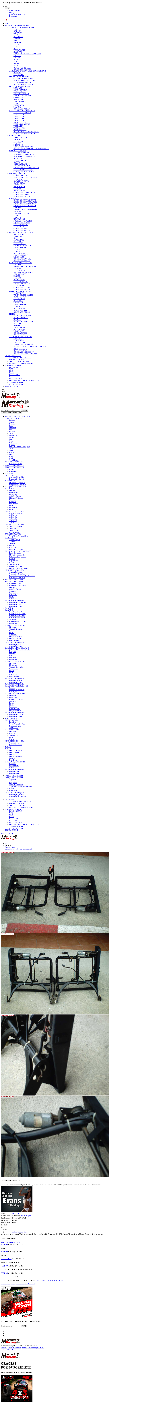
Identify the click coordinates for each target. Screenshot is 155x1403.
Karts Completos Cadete (17, 614)
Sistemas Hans (14, 564)
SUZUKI (16, 58)
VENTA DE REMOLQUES (23, 344)
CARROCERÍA (19, 97)
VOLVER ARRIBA (8, 1349)
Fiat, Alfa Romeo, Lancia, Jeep (19, 447)
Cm (10, 655)
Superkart (12, 619)
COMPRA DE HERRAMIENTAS (25, 354)
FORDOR (15, 1213)
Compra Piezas (14, 773)
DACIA (16, 63)
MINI (15, 61)
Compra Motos (14, 771)
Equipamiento (14, 766)
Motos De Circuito (15, 750)
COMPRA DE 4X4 (20, 310)
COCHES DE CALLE (13, 356)
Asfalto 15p (13, 517)
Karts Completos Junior (17, 616)
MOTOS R (17, 320)
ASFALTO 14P (18, 115)
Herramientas (13, 790)
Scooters (12, 758)
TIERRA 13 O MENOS (21, 124)
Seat (10, 439)
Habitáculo (13, 595)
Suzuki (11, 450)
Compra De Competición (17, 602)
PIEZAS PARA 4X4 (12, 730)
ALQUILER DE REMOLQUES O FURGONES (30, 346)
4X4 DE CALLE (19, 299)
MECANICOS (10, 481)
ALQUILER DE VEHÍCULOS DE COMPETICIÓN (27, 71)
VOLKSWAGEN (19, 50)
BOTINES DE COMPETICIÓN (24, 156)
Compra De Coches (15, 464)
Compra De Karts (15, 644)
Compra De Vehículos (16, 794)
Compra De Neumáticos (17, 574)
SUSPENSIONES (19, 101)
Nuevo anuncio (14, 10)
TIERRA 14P (18, 126)
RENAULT (17, 33)
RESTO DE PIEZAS (20, 225)
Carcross (12, 688)
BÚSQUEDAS (18, 75)
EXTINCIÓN (18, 145)
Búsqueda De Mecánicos (17, 485)
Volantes (12, 543)
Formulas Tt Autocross (16, 690)
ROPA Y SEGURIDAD (17, 151)
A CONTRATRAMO (16, 384)
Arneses (12, 542)
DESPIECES (17, 325)
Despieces (12, 764)
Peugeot (12, 420)
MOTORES (17, 88)
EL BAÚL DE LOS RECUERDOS (21, 363)
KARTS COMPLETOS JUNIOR (24, 204)
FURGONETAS (19, 342)
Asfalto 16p (13, 519)
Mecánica (12, 663)
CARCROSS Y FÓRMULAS (15, 684)
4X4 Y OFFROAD (11, 718)
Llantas (11, 509)
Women (20, 1232)
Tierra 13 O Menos (15, 526)
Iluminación (13, 507)
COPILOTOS (10, 475)
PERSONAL (9, 473)
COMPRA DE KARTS (21, 228)
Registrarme (13, 16)
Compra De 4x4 (14, 743)
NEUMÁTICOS (19, 190)
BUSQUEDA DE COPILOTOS (24, 80)
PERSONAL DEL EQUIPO (19, 77)
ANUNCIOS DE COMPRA (14, 462)
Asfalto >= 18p (14, 523)
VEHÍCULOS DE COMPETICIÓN (21, 27)
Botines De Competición (17, 557)
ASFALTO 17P (18, 120)
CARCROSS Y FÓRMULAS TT (20, 263)
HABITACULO (10, 538)
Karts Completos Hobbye (17, 621)
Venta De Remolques (16, 785)
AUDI (15, 65)
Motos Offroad (14, 752)
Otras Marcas (13, 460)
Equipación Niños (15, 638)
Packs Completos (15, 553)
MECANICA (18, 211)
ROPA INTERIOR (19, 160)
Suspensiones (13, 504)
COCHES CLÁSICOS (17, 173)
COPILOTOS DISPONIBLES (23, 78)
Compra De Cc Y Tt (16, 714)
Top (25, 1232)
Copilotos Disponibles (16, 477)
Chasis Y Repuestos (15, 629)
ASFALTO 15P (18, 116)
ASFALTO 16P (18, 118)
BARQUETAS (18, 234)
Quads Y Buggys (15, 726)
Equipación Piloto (15, 711)
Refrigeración (13, 492)
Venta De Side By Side (17, 724)
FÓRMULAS (18, 236)
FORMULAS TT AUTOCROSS (24, 266)
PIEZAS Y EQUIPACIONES (15, 625)
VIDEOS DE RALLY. (17, 382)
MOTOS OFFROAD (20, 318)
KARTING (13, 198)
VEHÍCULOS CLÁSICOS (14, 580)
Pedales (11, 545)
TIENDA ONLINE (11, 386)
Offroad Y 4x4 (14, 532)
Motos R (12, 754)
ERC (11, 371)
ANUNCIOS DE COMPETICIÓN (17, 25)
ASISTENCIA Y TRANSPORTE (20, 337)
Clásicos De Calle (15, 583)
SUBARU (17, 39)
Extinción (12, 547)
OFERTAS (17, 73)
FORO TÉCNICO (15, 378)
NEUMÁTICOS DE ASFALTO (16, 511)
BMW (15, 35)
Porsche (12, 431)
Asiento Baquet (14, 540)
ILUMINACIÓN (19, 105)
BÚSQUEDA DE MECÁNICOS (24, 84)
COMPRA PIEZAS (20, 335)
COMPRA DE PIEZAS (21, 109)
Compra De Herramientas (17, 796)
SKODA (16, 44)
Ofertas (11, 469)
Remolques (13, 623)
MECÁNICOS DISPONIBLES (24, 82)
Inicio (7, 843)
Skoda (11, 433)
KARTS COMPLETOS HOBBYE (25, 209)
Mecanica (12, 627)
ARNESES (17, 139)
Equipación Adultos (15, 636)
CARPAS (16, 348)
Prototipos (12, 657)
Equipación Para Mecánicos (18, 568)
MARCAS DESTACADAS (14, 418)
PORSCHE (17, 42)
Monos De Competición (17, 555)
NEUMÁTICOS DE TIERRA (15, 524)
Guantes (12, 559)
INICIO (7, 23)
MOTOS (12, 314)
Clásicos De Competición (17, 585)
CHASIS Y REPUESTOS (22, 213)
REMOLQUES (18, 227)
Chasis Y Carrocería (16, 667)
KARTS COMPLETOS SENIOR (24, 206)
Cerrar (8, 8)
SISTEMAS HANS (20, 164)
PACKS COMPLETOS (21, 152)
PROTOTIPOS (18, 240)
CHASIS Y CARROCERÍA (23, 246)
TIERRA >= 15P (19, 128)
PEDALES (17, 143)
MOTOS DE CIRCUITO (22, 316)
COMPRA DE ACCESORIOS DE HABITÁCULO (31, 149)
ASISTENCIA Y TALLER (14, 775)
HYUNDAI (17, 52)
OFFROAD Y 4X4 (19, 130)
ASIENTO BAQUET (20, 137)
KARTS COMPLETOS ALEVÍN (24, 200)
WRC (11, 369)
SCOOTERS (17, 323)
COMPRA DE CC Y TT (21, 287)
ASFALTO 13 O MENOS (22, 113)
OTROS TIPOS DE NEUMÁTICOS (26, 132)
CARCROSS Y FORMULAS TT (16, 686)
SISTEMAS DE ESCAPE (22, 96)
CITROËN (17, 31)
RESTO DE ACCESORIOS (23, 147)
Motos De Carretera (15, 756)
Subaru (11, 437)
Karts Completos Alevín (17, 612)
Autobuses (12, 781)
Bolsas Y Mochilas (15, 566)
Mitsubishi (12, 428)
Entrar (11, 12)
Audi (11, 458)
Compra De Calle (15, 604)
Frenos (11, 505)
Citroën (11, 422)
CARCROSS (18, 265)
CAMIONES (17, 339)
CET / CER (13, 377)
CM (14, 238)
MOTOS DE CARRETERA (23, 321)
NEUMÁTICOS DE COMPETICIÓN (22, 111)
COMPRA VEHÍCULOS (22, 259)
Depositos (12, 502)
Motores (12, 490)
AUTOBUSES (18, 340)
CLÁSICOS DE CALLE (22, 175)
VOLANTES (18, 141)
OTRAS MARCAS (20, 67)
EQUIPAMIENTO (19, 327)
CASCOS (16, 162)
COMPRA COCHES (16, 359)
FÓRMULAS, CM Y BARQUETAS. (22, 232)
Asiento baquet (10, 847)
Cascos (11, 562)
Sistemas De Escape (16, 498)
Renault (11, 424)
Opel (11, 441)
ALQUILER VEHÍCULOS (14, 466)
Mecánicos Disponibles (17, 483)
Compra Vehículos (15, 680)
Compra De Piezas (15, 572)
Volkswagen (13, 443)
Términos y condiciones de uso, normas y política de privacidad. (22, 1348)
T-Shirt (14, 1232)
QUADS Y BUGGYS (21, 297)
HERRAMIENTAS (20, 350)
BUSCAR (24, 410)
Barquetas (12, 652)
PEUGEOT (17, 29)
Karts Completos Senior (17, 617)
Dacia (11, 456)
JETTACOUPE (6, 1259)
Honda (11, 452)
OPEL (15, 48)
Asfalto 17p (13, 521)
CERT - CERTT (14, 375)
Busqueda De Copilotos (17, 479)
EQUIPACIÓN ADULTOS (22, 221)
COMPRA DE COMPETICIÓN (24, 192)
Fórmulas (12, 654)
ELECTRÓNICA (19, 92)
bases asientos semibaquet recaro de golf (18, 849)
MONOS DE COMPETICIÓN (24, 154)
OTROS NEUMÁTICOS (13, 534)
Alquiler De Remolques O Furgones (21, 786)
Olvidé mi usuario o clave (17, 14)
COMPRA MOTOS (20, 333)
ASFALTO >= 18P (19, 122)
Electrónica (13, 494)
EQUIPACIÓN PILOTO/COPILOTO (18, 551)
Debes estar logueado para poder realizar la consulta (18, 1284)
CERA (11, 373)
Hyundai (12, 445)
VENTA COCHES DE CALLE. (20, 358)
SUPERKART (18, 208)
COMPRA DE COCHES (22, 69)
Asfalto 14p (13, 515)
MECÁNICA (18, 242)
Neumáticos (13, 598)
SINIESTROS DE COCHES (19, 361)
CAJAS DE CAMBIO (21, 94)
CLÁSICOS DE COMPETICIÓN (25, 177)
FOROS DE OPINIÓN (13, 365)
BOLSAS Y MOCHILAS (22, 166)
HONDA (16, 59)
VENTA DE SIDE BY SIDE (23, 295)
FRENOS (16, 103)
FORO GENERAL (15, 367)
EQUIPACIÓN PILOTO (21, 284)
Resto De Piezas (14, 640)
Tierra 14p (12, 528)
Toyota (11, 448)
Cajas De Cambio (15, 496)
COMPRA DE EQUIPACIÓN (23, 171)
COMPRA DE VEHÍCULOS (23, 352)
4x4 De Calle (13, 728)
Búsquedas (13, 471)
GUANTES (17, 158)
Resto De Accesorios (16, 549)
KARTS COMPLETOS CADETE (25, 202)
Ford (10, 429)
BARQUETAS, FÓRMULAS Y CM (17, 648)
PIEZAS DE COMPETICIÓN (19, 86)
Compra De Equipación (17, 578)
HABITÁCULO (15, 135)
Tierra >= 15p (13, 530)
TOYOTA (17, 56)
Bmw (11, 426)
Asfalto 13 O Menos (16, 513)
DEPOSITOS (18, 99)
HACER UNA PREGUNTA (10, 1242)
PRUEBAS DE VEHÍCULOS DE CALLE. (24, 380)
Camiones (12, 779)
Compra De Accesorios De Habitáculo (22, 576)
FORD (15, 40)
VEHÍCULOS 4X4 (11, 720)
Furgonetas (13, 783)
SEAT (15, 46)
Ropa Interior (13, 561)
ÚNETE (24, 1326)
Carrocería (12, 500)
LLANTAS (17, 107)
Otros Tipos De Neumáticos (18, 536)
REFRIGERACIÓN (20, 90)
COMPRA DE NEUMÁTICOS (24, 133)
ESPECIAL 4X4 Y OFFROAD (20, 291)
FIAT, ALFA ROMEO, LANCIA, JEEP (27, 54)
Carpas (11, 788)
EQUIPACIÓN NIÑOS (21, 223)
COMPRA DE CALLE (21, 194)
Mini (10, 454)
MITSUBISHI (18, 37)
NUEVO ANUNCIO (8, 834)
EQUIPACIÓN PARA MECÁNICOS (26, 168)
